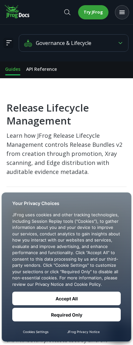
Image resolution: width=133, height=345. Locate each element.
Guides (12, 69)
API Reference (41, 69)
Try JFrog (93, 12)
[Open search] (67, 12)
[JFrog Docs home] (17, 12)
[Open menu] (122, 12)
